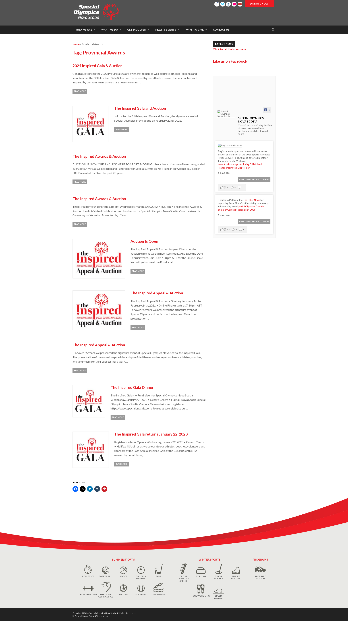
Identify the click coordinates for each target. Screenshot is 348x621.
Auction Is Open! (145, 241)
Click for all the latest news (229, 49)
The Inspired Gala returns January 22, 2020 (151, 434)
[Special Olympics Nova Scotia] (226, 114)
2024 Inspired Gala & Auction (97, 65)
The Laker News (251, 199)
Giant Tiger (244, 167)
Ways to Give (194, 29)
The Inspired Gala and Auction (140, 108)
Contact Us (221, 29)
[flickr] (234, 3)
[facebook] (216, 3)
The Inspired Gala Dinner (132, 387)
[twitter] (222, 3)
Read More (80, 91)
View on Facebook (249, 179)
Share (266, 179)
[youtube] (240, 3)
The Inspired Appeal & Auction (156, 293)
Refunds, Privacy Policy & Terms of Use (90, 616)
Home (76, 44)
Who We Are (84, 29)
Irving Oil (248, 164)
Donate (259, 3)
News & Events (165, 29)
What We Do (109, 29)
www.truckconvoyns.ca (230, 164)
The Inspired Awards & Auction (99, 156)
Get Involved (136, 29)
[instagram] (228, 3)
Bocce (123, 576)
